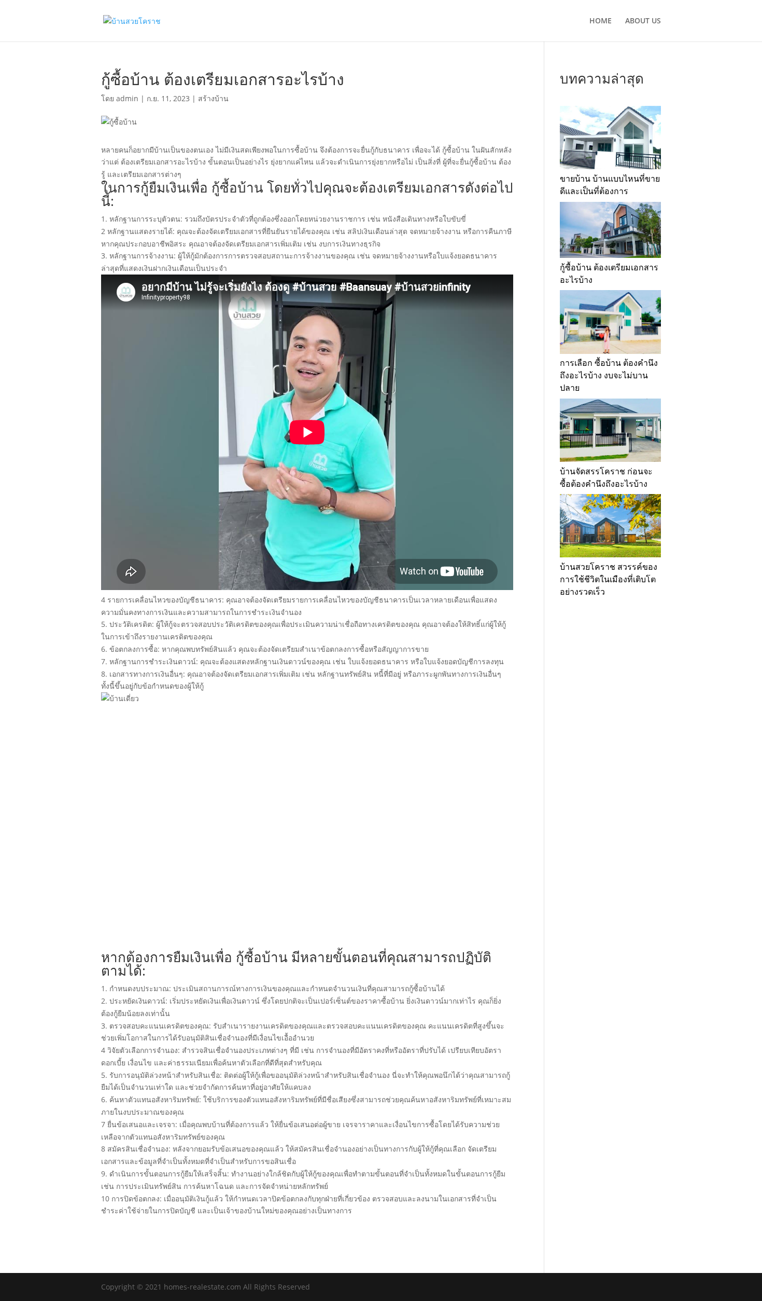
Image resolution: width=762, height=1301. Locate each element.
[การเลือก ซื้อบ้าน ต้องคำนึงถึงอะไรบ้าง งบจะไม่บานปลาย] (610, 323)
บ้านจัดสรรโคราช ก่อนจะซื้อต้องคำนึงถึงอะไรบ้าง (606, 477)
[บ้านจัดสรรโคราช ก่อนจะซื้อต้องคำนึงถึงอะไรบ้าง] (610, 432)
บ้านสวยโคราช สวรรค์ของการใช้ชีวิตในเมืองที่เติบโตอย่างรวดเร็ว (608, 579)
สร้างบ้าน (213, 98)
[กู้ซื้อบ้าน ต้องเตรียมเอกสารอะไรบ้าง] (610, 232)
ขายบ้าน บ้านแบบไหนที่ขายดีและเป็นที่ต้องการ (610, 185)
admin (127, 98)
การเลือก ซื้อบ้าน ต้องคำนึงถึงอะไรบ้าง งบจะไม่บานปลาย (609, 375)
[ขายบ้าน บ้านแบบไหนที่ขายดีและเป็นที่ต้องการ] (610, 139)
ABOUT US (643, 21)
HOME (600, 21)
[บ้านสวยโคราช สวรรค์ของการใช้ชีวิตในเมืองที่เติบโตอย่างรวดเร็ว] (610, 527)
